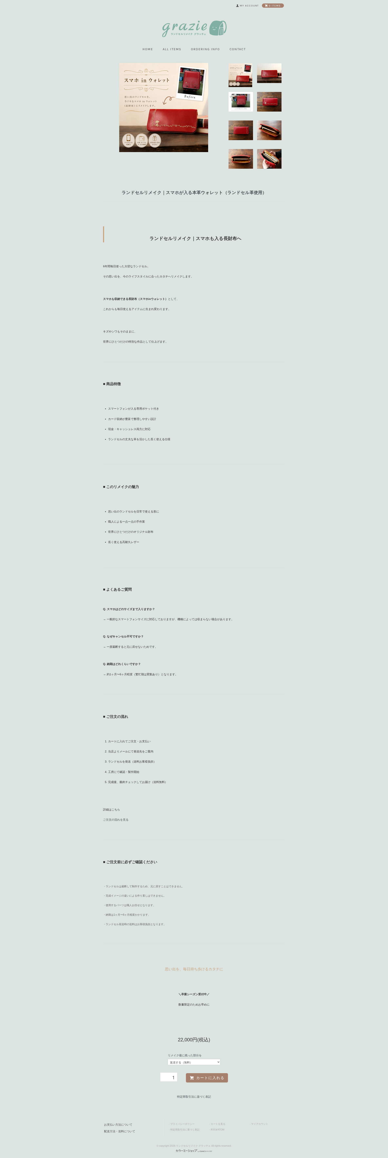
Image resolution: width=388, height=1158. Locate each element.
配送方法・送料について (119, 1131)
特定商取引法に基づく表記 (194, 1096)
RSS (213, 1129)
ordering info (205, 49)
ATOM (221, 1129)
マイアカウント (259, 1124)
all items (172, 49)
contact (238, 49)
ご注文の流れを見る (116, 819)
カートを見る (218, 1124)
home (147, 49)
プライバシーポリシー (182, 1124)
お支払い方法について (118, 1124)
